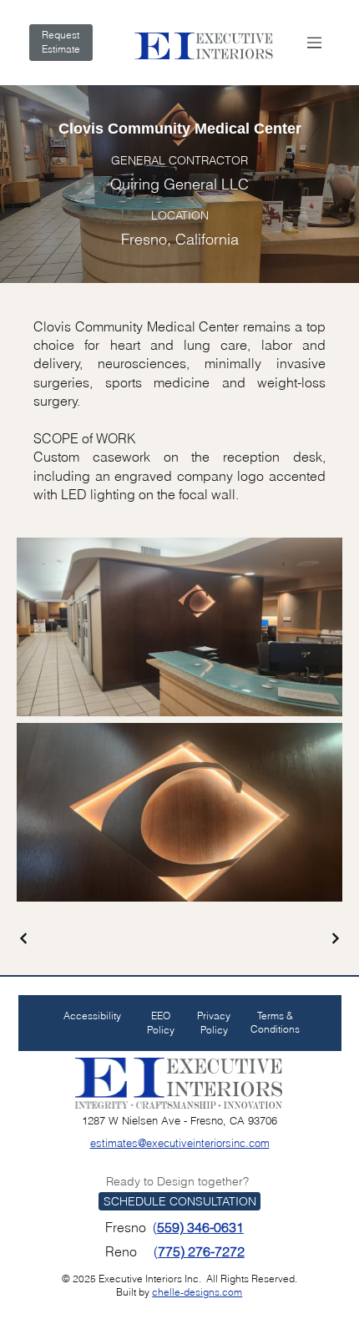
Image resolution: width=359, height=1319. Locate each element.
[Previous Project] (24, 938)
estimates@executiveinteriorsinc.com (180, 1143)
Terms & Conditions (275, 1022)
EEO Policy (160, 1022)
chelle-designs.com (197, 1292)
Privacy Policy (213, 1022)
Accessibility (92, 1015)
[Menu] (314, 42)
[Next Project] (334, 938)
